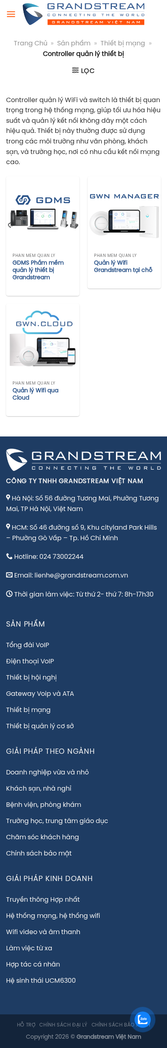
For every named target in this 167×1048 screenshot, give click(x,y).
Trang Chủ (30, 43)
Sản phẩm (73, 43)
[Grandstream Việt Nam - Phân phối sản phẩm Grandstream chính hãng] (83, 14)
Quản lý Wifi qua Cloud (35, 394)
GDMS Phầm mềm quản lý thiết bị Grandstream (38, 270)
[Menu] (11, 14)
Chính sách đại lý (63, 1025)
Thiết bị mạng (123, 43)
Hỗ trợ (26, 1025)
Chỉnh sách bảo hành (121, 1025)
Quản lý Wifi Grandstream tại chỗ (123, 266)
